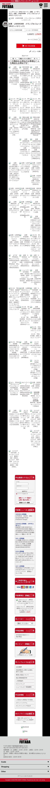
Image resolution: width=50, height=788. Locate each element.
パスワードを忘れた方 (22, 493)
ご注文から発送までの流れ (24, 699)
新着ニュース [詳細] (25, 510)
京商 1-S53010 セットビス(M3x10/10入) (26, 263)
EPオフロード (23, 12)
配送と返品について (22, 675)
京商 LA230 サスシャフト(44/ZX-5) (36, 169)
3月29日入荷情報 (21, 514)
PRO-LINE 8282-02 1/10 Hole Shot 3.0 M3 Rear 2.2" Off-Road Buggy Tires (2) (35, 131)
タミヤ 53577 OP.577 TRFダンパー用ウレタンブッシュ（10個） (25, 424)
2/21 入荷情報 (20, 538)
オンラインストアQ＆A (23, 705)
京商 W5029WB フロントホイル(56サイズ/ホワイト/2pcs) (35, 319)
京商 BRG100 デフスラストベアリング (14, 210)
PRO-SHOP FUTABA (20, 780)
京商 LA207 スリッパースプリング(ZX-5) (25, 169)
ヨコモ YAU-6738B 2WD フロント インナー (35, 335)
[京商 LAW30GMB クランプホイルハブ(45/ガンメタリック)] (25, 20)
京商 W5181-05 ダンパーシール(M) (36, 210)
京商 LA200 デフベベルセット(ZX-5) (14, 195)
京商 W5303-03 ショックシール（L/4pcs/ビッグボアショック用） (14, 131)
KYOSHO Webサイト (23, 635)
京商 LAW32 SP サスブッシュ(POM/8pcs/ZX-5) (25, 213)
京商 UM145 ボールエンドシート (25, 195)
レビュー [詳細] (23, 644)
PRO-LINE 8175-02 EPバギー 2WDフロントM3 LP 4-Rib (25, 126)
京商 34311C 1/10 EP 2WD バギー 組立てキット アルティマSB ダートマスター (14, 177)
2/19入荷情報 (20, 551)
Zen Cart (36, 780)
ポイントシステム (21, 702)
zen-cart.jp (42, 780)
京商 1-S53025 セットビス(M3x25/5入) (36, 263)
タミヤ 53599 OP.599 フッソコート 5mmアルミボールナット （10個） (36, 374)
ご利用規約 (19, 681)
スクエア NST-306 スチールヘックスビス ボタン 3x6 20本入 (35, 422)
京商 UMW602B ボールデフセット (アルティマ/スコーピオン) (25, 151)
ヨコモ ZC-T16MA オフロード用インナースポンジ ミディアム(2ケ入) (36, 247)
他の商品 (19, 636)
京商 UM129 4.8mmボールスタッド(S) (36, 195)
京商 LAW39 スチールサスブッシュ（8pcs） (14, 243)
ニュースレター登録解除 (24, 687)
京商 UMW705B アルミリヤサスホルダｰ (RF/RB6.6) (25, 354)
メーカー (20, 619)
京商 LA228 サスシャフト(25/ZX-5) (36, 182)
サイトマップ (20, 684)
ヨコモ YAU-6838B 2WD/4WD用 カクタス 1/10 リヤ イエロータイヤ (14, 354)
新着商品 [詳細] (23, 595)
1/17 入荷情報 (20, 566)
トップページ (13, 12)
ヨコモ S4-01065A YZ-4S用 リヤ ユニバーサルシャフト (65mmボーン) (25, 321)
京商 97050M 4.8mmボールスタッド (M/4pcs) (25, 243)
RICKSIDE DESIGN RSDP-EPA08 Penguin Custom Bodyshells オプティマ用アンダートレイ (25, 84)
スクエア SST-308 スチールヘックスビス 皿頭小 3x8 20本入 (14, 463)
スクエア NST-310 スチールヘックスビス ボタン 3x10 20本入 (35, 443)
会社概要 (19, 667)
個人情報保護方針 (21, 678)
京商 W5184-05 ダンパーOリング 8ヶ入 (35, 75)
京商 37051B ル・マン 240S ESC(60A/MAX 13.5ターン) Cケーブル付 (14, 81)
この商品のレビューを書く (25, 655)
